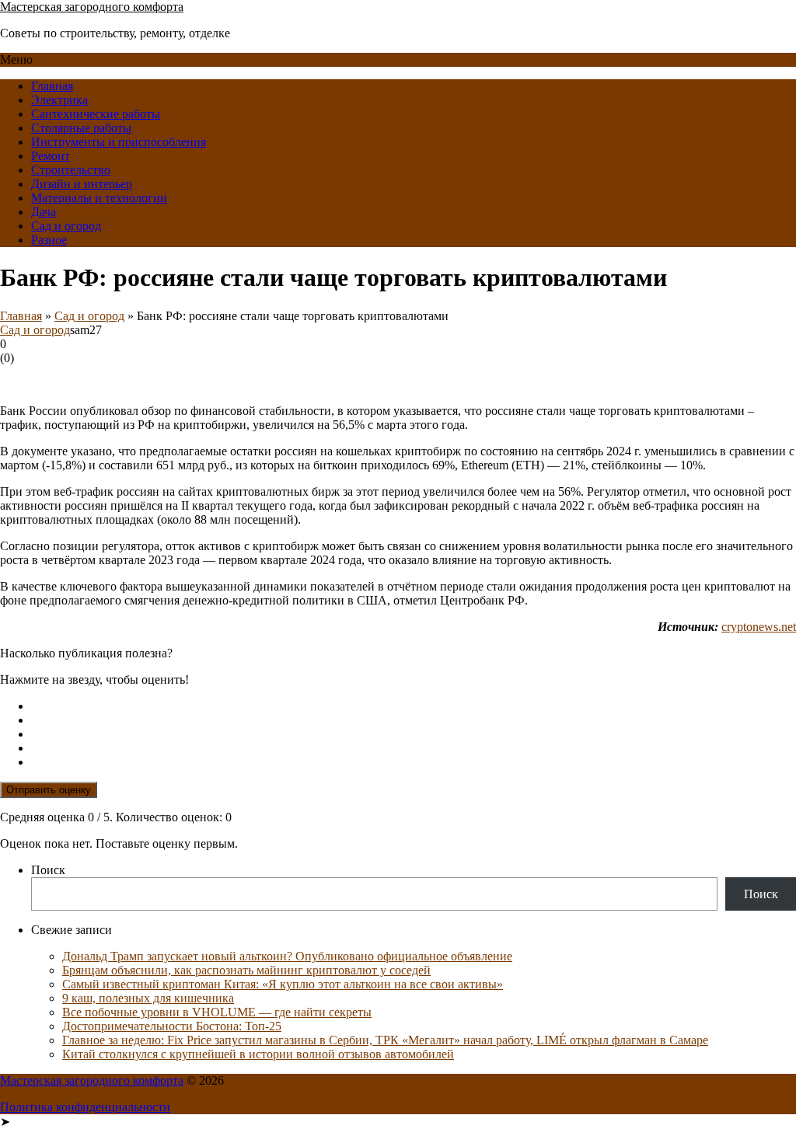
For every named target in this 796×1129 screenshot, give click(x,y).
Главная (52, 85)
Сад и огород (66, 225)
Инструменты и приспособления (118, 141)
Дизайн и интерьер (81, 183)
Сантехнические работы (95, 113)
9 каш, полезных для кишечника (148, 998)
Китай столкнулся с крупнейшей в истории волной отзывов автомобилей (258, 1054)
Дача (43, 211)
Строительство (70, 169)
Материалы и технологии (99, 197)
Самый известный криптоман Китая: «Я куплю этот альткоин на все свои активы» (282, 984)
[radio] (413, 706)
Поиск (48, 869)
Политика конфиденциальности (85, 1106)
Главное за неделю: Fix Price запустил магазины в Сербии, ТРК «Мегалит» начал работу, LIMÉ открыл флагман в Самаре (385, 1040)
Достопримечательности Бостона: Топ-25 (171, 1026)
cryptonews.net (758, 626)
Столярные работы (81, 127)
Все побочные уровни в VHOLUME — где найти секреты (217, 1012)
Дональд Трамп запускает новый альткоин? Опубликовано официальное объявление (287, 956)
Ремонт (50, 155)
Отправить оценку (48, 790)
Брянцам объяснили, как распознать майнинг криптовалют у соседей (246, 970)
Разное (49, 239)
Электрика (59, 99)
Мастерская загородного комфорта (91, 6)
